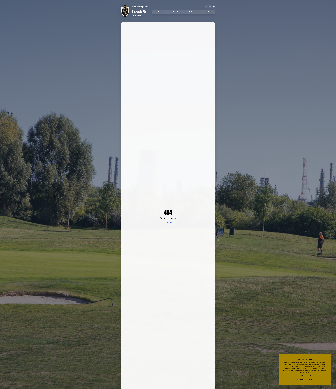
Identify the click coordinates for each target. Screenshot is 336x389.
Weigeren (311, 379)
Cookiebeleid (301, 375)
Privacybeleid (308, 375)
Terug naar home (168, 222)
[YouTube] (213, 6)
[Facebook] (206, 6)
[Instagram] (210, 6)
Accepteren (300, 379)
